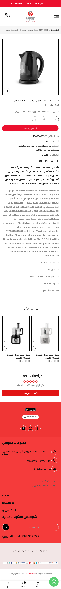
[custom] (38, 428)
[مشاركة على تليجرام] (46, 161)
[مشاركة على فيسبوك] (57, 161)
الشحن (37, 111)
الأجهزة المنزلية (35, 146)
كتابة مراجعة (31, 393)
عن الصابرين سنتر (50, 480)
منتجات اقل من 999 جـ (47, 150)
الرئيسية (55, 30)
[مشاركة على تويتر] (51, 161)
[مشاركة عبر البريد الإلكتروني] (40, 161)
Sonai (48, 146)
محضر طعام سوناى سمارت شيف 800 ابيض (47, 356)
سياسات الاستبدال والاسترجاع (44, 485)
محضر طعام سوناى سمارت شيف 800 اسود (18, 356)
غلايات (22, 146)
